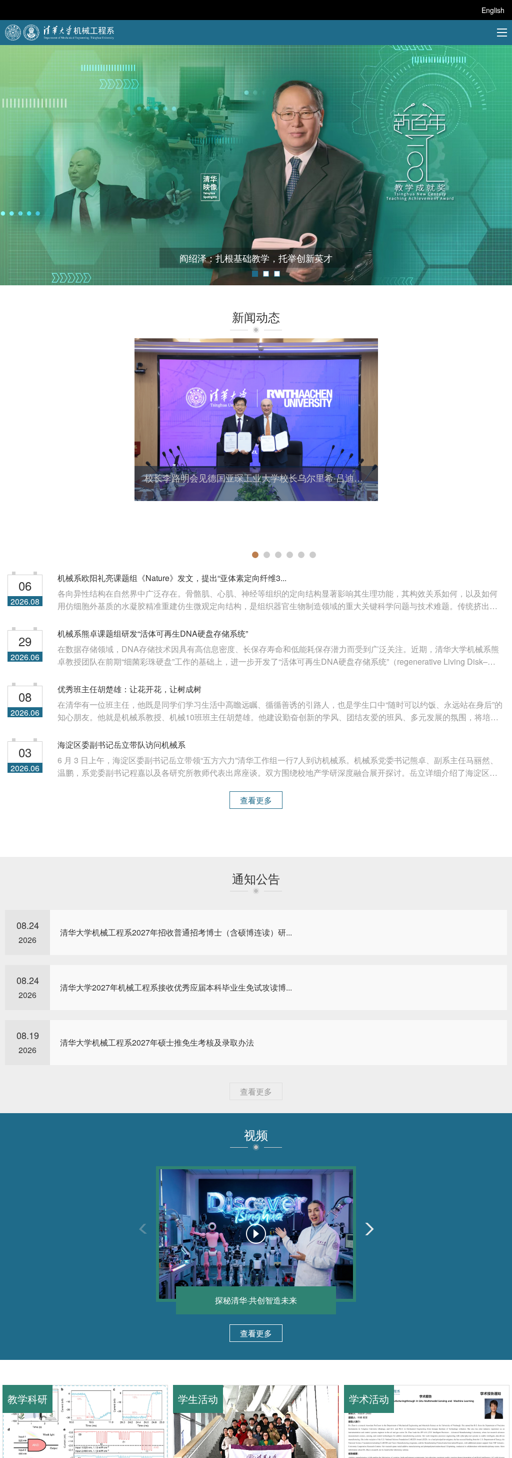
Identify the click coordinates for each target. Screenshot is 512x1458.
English (493, 10)
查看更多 (256, 800)
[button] (255, 274)
